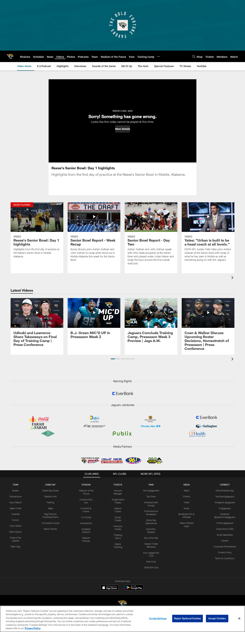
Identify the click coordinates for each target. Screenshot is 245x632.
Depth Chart (15, 508)
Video (186, 502)
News (186, 490)
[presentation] (233, 278)
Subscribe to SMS (225, 529)
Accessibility (86, 523)
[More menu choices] (158, 56)
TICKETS (118, 484)
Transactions (15, 496)
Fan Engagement (151, 490)
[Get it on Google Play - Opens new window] (134, 589)
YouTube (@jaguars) (224, 496)
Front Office (15, 526)
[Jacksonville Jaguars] (122, 604)
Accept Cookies (217, 618)
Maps (50, 508)
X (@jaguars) (225, 508)
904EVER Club (151, 567)
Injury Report (15, 502)
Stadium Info (50, 496)
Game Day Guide (50, 490)
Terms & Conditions (224, 558)
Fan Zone (151, 496)
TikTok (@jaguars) (224, 523)
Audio (186, 508)
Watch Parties (50, 529)
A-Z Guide (86, 517)
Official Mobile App (225, 490)
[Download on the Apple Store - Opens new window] (109, 588)
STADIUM (86, 484)
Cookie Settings (158, 618)
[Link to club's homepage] (10, 56)
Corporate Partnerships (225, 546)
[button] (122, 129)
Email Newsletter (225, 535)
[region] (122, 619)
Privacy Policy (225, 552)
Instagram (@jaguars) (225, 502)
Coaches (15, 514)
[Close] (239, 618)
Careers (224, 540)
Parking (50, 502)
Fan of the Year (151, 538)
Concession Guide (50, 523)
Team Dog (15, 546)
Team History (15, 531)
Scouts (15, 520)
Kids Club (151, 561)
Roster (15, 490)
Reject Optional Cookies (187, 618)
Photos (186, 496)
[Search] (193, 56)
